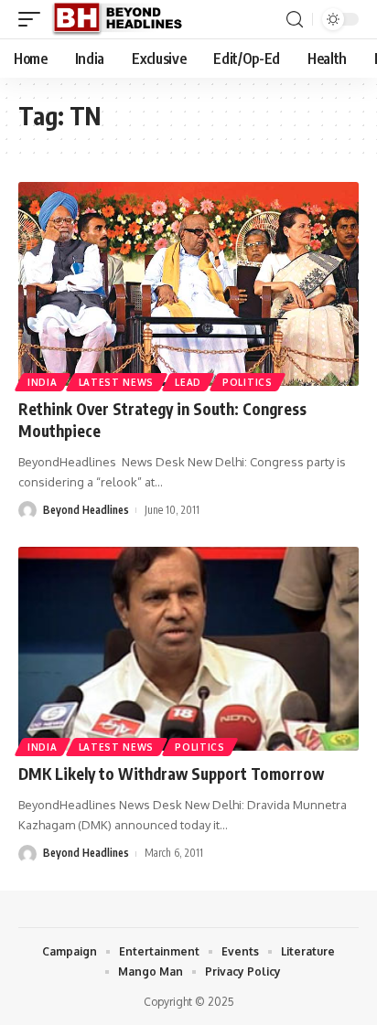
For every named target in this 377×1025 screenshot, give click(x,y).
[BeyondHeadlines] (124, 19)
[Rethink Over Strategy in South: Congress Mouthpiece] (188, 284)
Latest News (117, 382)
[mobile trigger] (33, 19)
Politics (247, 382)
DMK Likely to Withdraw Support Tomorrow (171, 773)
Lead (188, 382)
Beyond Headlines (86, 510)
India (42, 382)
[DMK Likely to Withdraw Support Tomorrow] (188, 649)
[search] (294, 19)
